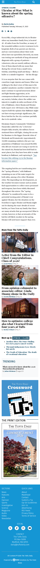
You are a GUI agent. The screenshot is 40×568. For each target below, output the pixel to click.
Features (5, 495)
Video (4, 516)
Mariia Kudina (9, 24)
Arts (3, 497)
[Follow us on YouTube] (29, 528)
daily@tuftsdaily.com (20, 544)
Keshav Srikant (9, 330)
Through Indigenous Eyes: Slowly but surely (21, 348)
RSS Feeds (26, 510)
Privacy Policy (27, 513)
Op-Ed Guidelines (29, 502)
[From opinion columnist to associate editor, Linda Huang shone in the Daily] (20, 275)
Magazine (6, 510)
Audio (4, 513)
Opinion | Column (21, 338)
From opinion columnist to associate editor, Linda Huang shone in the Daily (19, 291)
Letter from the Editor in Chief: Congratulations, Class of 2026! (18, 258)
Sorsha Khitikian (9, 297)
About (24, 492)
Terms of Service (29, 516)
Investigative (7, 505)
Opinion (5, 8)
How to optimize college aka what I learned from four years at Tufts (17, 324)
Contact (25, 497)
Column (12, 8)
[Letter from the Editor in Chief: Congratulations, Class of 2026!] (20, 242)
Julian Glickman (10, 371)
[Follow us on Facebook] (16, 528)
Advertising (26, 508)
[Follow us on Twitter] (10, 528)
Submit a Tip (27, 500)
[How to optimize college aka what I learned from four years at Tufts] (20, 308)
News (4, 492)
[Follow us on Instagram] (23, 528)
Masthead (26, 495)
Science (5, 508)
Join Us (25, 505)
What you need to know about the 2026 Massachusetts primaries (19, 368)
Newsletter (6, 518)
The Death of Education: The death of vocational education (21, 353)
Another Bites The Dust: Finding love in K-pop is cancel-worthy (20, 342)
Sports (4, 502)
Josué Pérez (8, 264)
